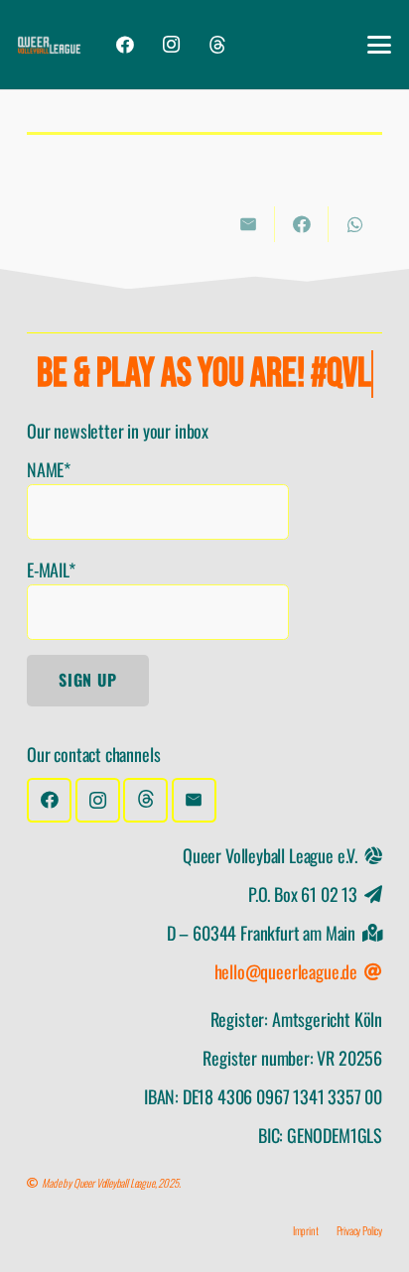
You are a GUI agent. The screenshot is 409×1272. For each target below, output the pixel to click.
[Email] (194, 800)
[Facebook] (124, 45)
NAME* (48, 469)
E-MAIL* (51, 569)
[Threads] (217, 45)
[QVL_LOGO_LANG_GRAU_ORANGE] (49, 45)
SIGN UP (88, 680)
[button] (379, 45)
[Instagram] (171, 45)
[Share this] (302, 224)
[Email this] (248, 224)
